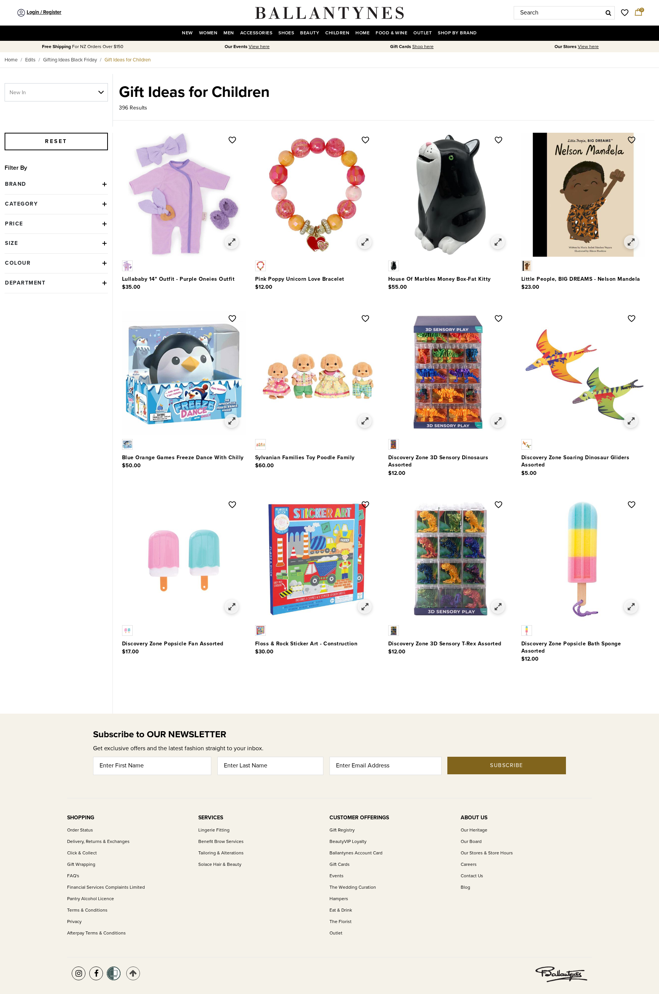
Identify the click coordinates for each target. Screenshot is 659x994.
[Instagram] (78, 973)
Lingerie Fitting (214, 830)
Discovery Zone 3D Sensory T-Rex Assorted (444, 643)
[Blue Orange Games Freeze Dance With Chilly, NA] (128, 444)
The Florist (341, 922)
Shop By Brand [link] (457, 33)
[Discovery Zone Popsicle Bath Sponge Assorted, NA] (527, 630)
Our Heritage (474, 830)
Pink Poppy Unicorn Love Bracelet (299, 279)
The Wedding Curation (353, 887)
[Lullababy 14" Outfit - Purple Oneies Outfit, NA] (128, 265)
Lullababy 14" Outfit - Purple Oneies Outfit (178, 279)
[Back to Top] (133, 973)
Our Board (471, 841)
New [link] (187, 33)
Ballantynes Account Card (356, 853)
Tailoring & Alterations (221, 853)
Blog (465, 887)
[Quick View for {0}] (231, 242)
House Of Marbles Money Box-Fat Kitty (439, 279)
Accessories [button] (256, 33)
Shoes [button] (286, 33)
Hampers (339, 899)
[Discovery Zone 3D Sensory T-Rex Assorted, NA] (394, 630)
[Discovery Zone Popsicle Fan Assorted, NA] (128, 630)
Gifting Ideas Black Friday (70, 60)
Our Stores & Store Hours (487, 853)
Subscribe (506, 765)
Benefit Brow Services (221, 841)
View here (259, 47)
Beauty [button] (309, 33)
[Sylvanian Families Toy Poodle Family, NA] (261, 444)
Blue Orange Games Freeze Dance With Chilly (183, 457)
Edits (30, 60)
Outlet (336, 933)
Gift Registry (342, 830)
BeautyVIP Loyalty (348, 841)
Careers (469, 864)
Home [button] (362, 33)
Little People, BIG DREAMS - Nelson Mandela (580, 279)
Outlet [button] (422, 33)
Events (337, 876)
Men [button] (228, 33)
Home (11, 60)
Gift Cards (340, 864)
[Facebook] (96, 973)
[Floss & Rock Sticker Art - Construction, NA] (261, 630)
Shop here (423, 47)
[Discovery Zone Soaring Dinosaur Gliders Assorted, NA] (527, 444)
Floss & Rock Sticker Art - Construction (306, 643)
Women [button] (208, 33)
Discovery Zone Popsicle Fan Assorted (172, 643)
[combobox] (564, 12)
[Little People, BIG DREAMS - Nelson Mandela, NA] (527, 265)
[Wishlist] (232, 141)
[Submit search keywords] (608, 13)
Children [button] (337, 33)
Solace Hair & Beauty (219, 864)
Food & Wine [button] (391, 33)
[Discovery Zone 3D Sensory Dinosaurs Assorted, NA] (394, 444)
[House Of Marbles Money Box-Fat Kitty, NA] (394, 265)
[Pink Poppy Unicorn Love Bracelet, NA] (261, 265)
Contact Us (472, 876)
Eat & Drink (341, 910)
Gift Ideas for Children (127, 60)
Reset (56, 141)
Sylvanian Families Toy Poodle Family (305, 457)
